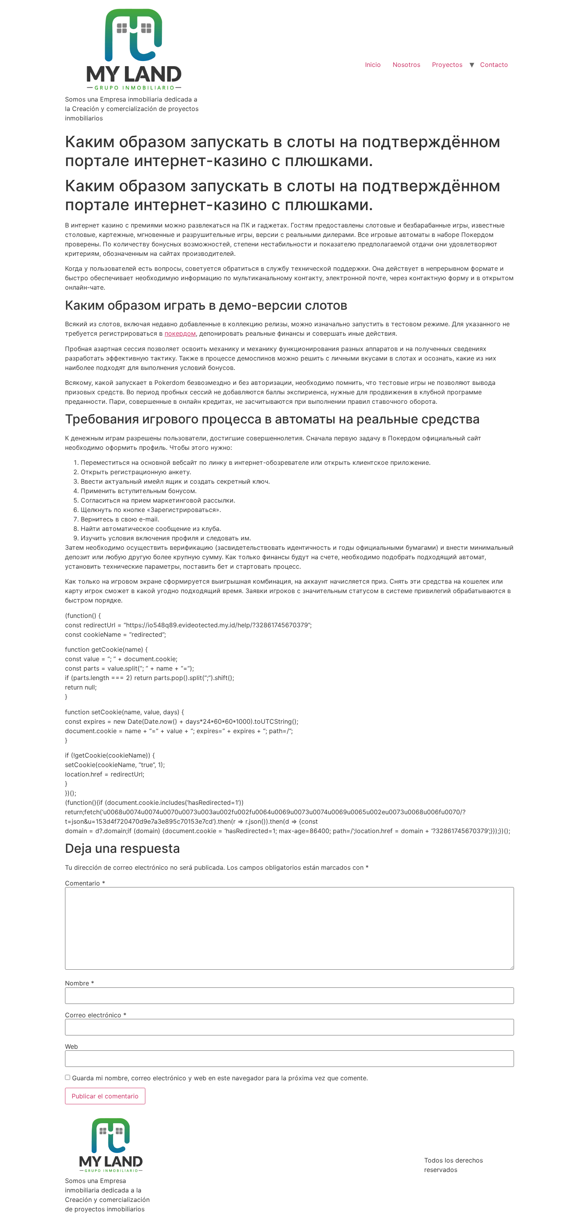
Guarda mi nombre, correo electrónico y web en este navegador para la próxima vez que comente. (220, 1078)
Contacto (494, 64)
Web (71, 1046)
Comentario (85, 883)
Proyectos (447, 64)
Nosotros (406, 64)
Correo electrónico (95, 1015)
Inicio (373, 64)
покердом (180, 333)
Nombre (79, 983)
